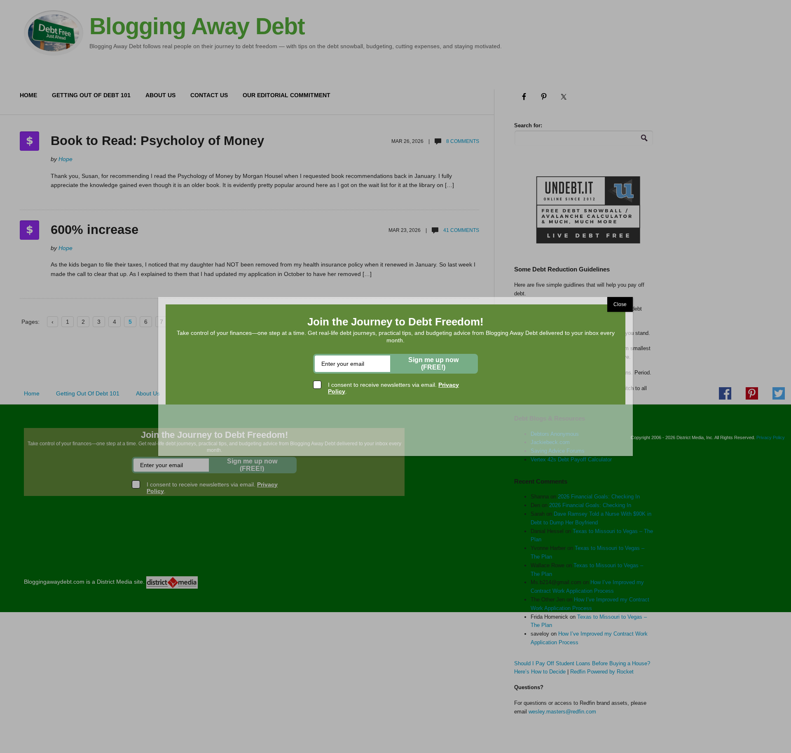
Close (620, 304)
